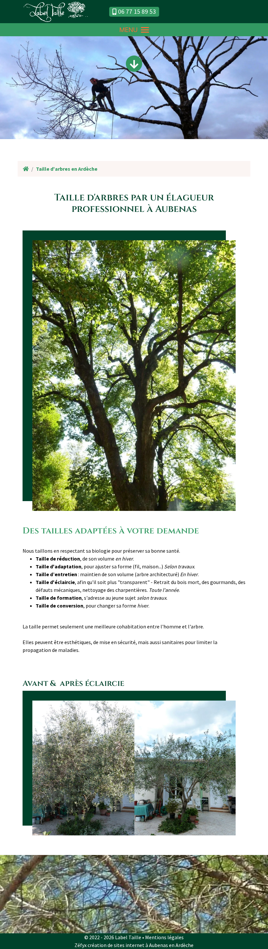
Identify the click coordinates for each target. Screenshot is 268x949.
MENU (128, 30)
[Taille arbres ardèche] (134, 375)
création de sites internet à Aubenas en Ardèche (140, 945)
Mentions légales (164, 937)
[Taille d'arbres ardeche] (134, 767)
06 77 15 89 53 (137, 11)
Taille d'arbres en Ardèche (66, 169)
